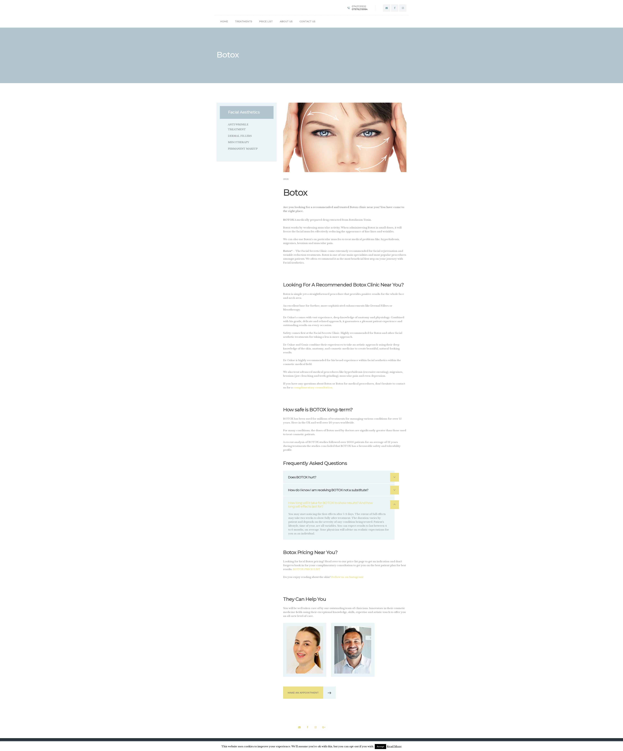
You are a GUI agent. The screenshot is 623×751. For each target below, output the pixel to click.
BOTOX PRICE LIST (306, 569)
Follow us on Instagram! (347, 577)
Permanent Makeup (243, 148)
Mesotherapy (238, 142)
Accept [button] (380, 746)
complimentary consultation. (313, 387)
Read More (394, 746)
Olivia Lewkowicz (304, 641)
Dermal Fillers (240, 135)
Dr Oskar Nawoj (352, 641)
